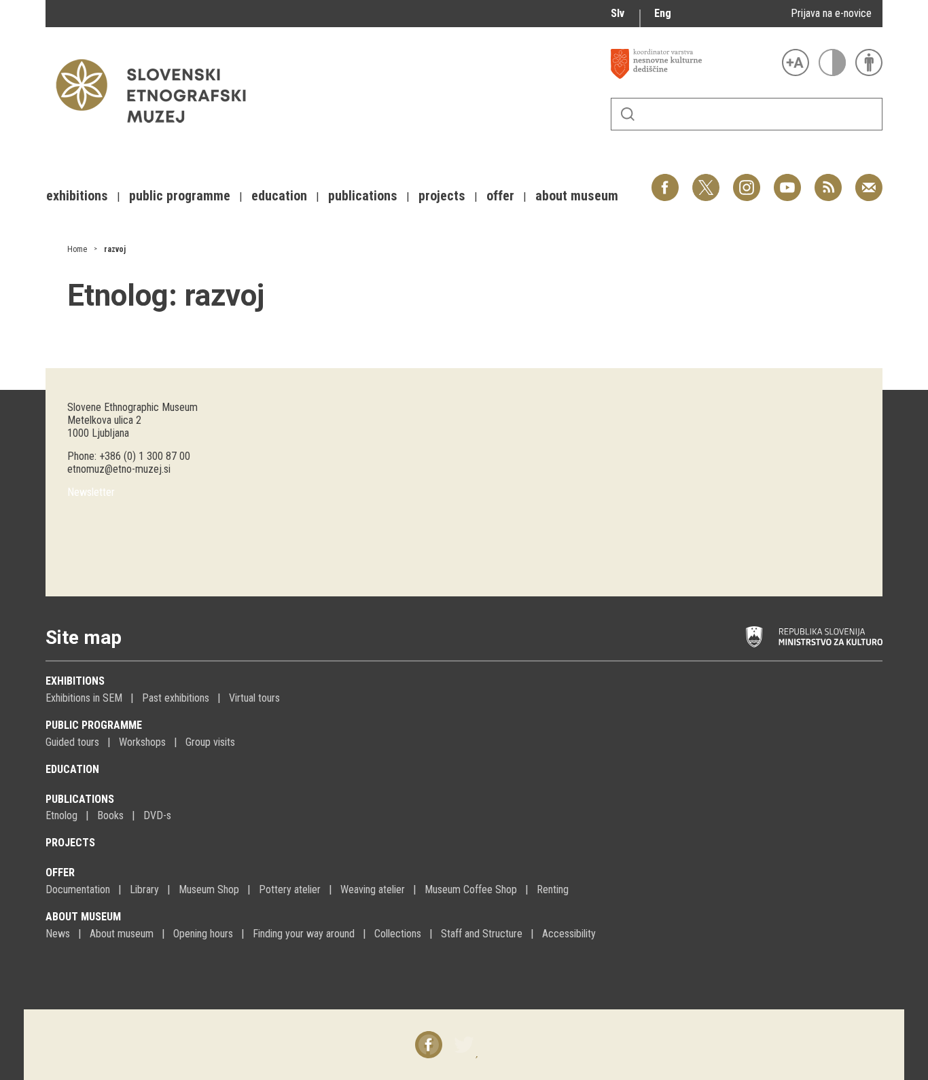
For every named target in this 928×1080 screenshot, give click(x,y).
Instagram (746, 180)
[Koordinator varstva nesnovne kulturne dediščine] (693, 64)
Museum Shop (209, 889)
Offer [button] (500, 195)
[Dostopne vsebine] (868, 62)
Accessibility (569, 933)
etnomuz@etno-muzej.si (119, 469)
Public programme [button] (179, 195)
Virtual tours (254, 697)
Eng (662, 13)
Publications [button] (362, 195)
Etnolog (61, 815)
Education (72, 769)
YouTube (787, 180)
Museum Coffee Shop (471, 889)
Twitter (705, 180)
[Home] (158, 129)
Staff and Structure (481, 933)
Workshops (142, 742)
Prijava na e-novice (831, 13)
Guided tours (72, 742)
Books (110, 815)
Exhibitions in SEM (84, 697)
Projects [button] (441, 195)
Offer (60, 872)
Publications (80, 799)
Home (77, 249)
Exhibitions (75, 680)
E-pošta (868, 180)
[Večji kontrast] (832, 62)
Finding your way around (304, 933)
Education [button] (279, 195)
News (58, 933)
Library (144, 889)
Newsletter (91, 492)
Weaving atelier (372, 889)
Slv (617, 13)
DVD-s (157, 815)
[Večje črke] (795, 62)
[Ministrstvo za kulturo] (814, 637)
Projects (70, 842)
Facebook (665, 180)
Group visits (210, 742)
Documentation (78, 889)
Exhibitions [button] (77, 195)
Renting (553, 889)
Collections (397, 933)
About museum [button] (576, 195)
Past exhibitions (175, 697)
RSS (825, 180)
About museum (83, 916)
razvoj (115, 249)
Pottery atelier (290, 889)
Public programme (94, 725)
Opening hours (203, 933)
